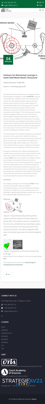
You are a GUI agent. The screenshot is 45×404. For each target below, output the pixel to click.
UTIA (19, 399)
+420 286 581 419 (10, 2)
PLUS (11, 158)
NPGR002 (4, 330)
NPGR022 (4, 336)
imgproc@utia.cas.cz (11, 5)
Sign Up (41, 2)
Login (40, 5)
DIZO (3, 327)
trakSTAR (30, 96)
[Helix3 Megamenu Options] (40, 9)
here (32, 183)
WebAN (34, 399)
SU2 (2, 348)
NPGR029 (4, 339)
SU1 (2, 345)
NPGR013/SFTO (6, 333)
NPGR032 (4, 342)
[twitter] (2, 316)
